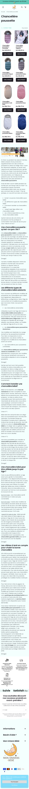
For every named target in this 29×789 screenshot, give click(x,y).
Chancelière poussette (12, 11)
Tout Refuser (15, 785)
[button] (3, 7)
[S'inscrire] (25, 710)
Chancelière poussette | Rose (21, 102)
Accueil (3, 11)
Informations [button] (9, 728)
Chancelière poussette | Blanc (7, 132)
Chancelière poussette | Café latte (7, 103)
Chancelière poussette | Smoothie (5, 47)
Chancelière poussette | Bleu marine (20, 133)
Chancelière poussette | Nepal (7, 73)
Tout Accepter (14, 781)
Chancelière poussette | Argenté (19, 47)
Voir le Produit (8, 54)
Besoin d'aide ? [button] (10, 735)
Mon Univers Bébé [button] (11, 741)
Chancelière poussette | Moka (21, 73)
